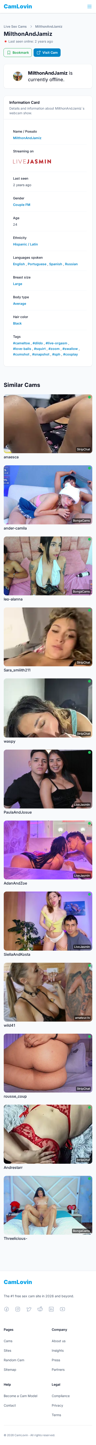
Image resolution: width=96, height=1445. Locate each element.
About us (58, 1341)
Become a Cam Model (20, 1396)
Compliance (61, 1396)
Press (56, 1360)
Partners (58, 1369)
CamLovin (18, 6)
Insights (58, 1350)
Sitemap (10, 1369)
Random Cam (14, 1360)
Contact (10, 1405)
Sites (7, 1350)
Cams (8, 1341)
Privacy (57, 1405)
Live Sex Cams (15, 26)
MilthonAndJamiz (48, 26)
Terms (56, 1415)
